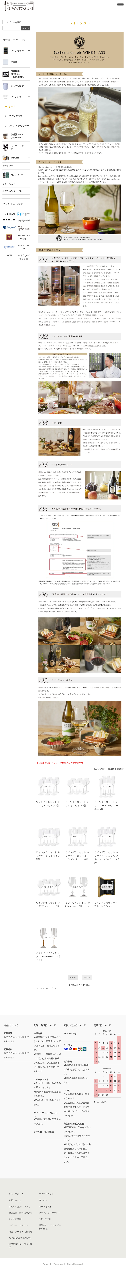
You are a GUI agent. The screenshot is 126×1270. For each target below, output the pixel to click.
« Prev (73, 977)
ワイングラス (50, 988)
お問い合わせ (15, 1200)
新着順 (120, 769)
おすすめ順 (99, 769)
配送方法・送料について (20, 1213)
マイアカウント (46, 1194)
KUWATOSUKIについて (20, 1238)
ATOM (48, 1219)
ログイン (43, 1200)
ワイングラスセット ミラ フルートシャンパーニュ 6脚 (106, 805)
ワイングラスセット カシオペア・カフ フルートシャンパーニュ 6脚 (77, 855)
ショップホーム (16, 1194)
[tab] (16, 50)
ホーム (39, 988)
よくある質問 (15, 1219)
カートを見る (45, 1206)
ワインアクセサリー (19, 125)
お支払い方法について (19, 1206)
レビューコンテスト (18, 1225)
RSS (41, 1219)
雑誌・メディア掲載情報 (20, 1231)
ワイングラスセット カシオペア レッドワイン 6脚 (48, 855)
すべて (12, 106)
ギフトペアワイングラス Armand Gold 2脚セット (48, 956)
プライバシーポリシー (49, 1213)
